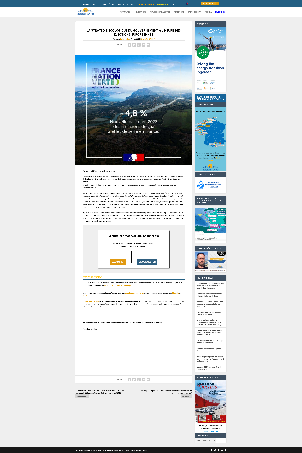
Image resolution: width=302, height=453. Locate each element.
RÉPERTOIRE (179, 12)
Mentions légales (141, 450)
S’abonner (220, 12)
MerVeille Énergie (108, 4)
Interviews (141, 12)
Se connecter (176, 4)
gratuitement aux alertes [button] (134, 293)
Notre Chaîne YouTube (125, 4)
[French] (188, 3)
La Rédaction (125, 39)
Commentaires (162, 4)
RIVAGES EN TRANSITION (160, 12)
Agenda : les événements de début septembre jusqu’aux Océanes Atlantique (210, 304)
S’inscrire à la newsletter (145, 4)
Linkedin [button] (175, 293)
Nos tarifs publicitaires (126, 450)
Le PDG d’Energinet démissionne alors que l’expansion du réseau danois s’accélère (209, 332)
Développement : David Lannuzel (107, 450)
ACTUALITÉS (125, 12)
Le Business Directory (91, 301)
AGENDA (208, 12)
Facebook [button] (86, 296)
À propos (86, 4)
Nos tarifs (95, 4)
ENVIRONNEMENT (148, 39)
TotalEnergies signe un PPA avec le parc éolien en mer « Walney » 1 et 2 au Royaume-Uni (210, 359)
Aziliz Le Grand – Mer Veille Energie (117, 286)
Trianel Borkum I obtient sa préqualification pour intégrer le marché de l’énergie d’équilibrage (209, 322)
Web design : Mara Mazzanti (85, 450)
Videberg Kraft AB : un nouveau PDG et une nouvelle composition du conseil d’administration (210, 286)
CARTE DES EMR (194, 12)
